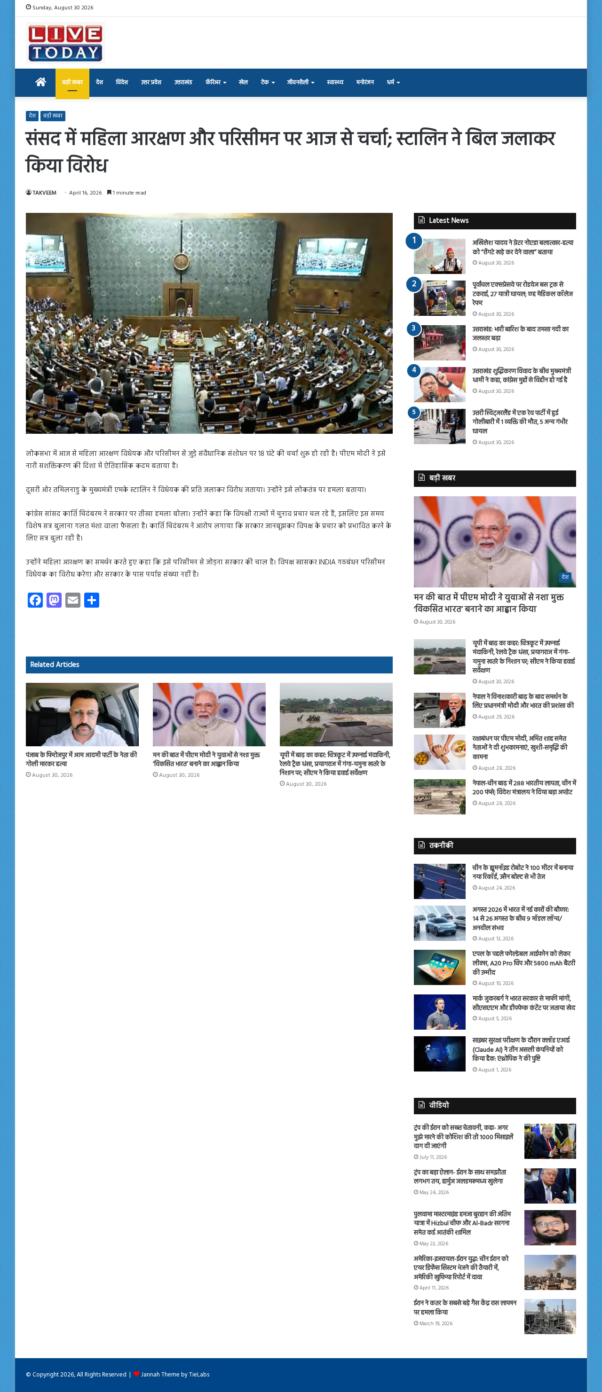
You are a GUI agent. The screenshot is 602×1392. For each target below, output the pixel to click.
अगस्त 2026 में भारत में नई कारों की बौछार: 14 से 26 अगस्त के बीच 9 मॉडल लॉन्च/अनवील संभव (521, 919)
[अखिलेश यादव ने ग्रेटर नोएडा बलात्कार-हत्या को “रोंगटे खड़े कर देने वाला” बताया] (440, 256)
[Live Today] (65, 43)
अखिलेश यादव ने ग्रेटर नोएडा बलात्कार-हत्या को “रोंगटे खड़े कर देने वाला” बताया (523, 248)
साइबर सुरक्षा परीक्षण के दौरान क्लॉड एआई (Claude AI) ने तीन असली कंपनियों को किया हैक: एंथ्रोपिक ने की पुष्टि (521, 1049)
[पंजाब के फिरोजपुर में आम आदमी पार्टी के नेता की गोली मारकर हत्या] (82, 714)
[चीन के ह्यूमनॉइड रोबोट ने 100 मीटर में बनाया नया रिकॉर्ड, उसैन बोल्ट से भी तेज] (440, 881)
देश (99, 82)
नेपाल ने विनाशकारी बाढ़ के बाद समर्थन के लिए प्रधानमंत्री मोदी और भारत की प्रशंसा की (523, 702)
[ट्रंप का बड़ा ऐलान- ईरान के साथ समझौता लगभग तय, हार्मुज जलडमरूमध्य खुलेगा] (550, 1186)
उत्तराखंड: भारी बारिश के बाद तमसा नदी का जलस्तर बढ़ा (521, 334)
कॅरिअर (213, 82)
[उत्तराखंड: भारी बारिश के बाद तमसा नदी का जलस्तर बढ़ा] (440, 342)
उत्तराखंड (183, 82)
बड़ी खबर (72, 82)
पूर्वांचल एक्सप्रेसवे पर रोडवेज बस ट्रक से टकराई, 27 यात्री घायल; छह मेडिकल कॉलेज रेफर (523, 294)
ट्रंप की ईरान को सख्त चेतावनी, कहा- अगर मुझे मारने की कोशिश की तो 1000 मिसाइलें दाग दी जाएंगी (463, 1137)
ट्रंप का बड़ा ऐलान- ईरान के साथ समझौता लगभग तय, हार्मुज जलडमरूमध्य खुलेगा (460, 1177)
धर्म (390, 82)
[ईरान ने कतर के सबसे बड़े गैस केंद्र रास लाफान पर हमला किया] (550, 1316)
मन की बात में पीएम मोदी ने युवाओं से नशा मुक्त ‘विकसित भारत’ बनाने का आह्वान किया (206, 760)
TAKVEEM (44, 193)
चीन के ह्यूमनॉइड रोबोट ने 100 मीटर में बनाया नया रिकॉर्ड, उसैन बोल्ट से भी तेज (523, 873)
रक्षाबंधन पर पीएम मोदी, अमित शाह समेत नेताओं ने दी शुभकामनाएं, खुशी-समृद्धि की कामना (520, 748)
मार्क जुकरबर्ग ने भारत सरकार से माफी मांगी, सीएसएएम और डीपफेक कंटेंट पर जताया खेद (524, 1003)
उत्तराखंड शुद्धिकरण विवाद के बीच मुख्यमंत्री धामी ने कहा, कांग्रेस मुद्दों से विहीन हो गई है (522, 376)
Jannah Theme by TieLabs (175, 1375)
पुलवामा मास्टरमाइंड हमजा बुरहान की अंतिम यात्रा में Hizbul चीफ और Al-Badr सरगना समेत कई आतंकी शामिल (462, 1223)
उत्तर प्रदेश (151, 82)
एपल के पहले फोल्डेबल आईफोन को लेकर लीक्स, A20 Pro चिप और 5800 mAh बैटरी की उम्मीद (524, 963)
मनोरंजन (365, 82)
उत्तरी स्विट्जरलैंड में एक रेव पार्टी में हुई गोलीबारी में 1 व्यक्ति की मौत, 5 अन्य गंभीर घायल (520, 422)
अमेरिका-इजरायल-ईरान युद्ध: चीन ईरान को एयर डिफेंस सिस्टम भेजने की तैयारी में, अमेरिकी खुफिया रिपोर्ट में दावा (461, 1268)
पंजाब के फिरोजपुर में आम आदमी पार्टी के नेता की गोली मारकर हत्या (81, 760)
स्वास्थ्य (335, 82)
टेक (265, 82)
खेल (243, 82)
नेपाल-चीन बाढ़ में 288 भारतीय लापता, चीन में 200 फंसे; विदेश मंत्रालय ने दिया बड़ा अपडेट (524, 788)
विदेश (122, 82)
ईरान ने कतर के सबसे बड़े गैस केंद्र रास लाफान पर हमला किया (465, 1308)
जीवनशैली (298, 82)
